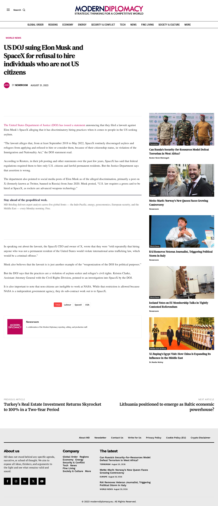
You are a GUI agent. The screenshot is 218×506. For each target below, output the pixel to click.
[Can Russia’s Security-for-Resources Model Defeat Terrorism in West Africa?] (181, 129)
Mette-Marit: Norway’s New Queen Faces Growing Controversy (124, 471)
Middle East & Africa (158, 348)
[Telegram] (44, 94)
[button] (19, 10)
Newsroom (21, 85)
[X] (14, 94)
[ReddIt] (36, 94)
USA (87, 304)
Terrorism (154, 144)
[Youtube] (41, 481)
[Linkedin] (29, 94)
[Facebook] (7, 94)
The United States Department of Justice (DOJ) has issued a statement (44, 125)
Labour (67, 304)
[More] (51, 94)
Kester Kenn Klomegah (159, 158)
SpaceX (78, 304)
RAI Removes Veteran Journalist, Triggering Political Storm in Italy (125, 484)
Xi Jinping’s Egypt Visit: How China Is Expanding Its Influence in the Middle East (180, 356)
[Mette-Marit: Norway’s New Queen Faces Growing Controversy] (181, 180)
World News (13, 37)
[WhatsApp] (22, 94)
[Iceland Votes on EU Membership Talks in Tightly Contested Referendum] (181, 282)
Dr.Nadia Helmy (156, 362)
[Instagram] (15, 481)
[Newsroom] (7, 85)
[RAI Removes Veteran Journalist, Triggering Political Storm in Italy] (181, 231)
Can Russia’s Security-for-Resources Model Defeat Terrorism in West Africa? (179, 151)
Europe (153, 195)
